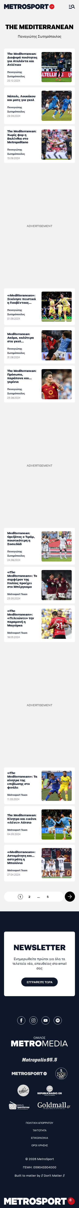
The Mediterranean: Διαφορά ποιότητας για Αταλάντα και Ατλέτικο (22, 59)
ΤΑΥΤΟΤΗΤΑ (39, 1130)
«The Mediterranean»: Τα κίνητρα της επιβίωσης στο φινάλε (22, 780)
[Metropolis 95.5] (39, 1060)
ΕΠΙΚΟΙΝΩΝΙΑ (39, 1137)
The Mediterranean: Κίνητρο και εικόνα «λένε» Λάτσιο (21, 818)
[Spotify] (58, 1020)
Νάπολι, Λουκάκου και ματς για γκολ (21, 98)
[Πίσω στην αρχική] (29, 6)
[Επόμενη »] (70, 897)
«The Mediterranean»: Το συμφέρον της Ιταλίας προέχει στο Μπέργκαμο (22, 579)
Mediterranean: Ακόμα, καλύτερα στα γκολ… (20, 337)
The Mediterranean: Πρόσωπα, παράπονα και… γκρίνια (21, 376)
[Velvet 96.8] (23, 1091)
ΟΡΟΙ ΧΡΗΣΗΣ (39, 1145)
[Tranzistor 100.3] (19, 1105)
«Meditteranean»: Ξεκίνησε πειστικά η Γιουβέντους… (21, 299)
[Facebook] (21, 1020)
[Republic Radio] (49, 1091)
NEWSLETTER (40, 946)
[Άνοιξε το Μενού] (72, 7)
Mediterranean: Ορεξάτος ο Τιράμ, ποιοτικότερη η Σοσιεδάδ (21, 538)
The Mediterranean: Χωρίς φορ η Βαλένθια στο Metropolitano (21, 136)
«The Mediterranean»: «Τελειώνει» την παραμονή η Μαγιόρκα (20, 617)
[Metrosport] (29, 1073)
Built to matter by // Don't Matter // (40, 1175)
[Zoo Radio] (61, 1074)
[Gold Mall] (54, 1105)
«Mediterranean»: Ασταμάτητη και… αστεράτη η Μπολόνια (21, 857)
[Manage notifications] (70, 1200)
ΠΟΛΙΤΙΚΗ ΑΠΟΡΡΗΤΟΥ (39, 1122)
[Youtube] (46, 1020)
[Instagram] (33, 1020)
